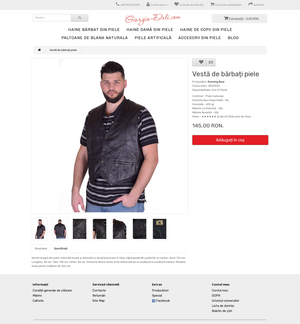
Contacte (99, 290)
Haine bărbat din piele (94, 29)
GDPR (216, 295)
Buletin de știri (222, 311)
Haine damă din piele (150, 29)
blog (233, 37)
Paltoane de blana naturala (94, 37)
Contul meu (220, 290)
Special (157, 295)
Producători (160, 290)
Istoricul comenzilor (225, 301)
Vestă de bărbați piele (63, 50)
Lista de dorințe (223, 306)
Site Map (98, 301)
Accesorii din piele (199, 37)
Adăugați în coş (230, 139)
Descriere (41, 248)
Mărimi (37, 295)
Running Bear (216, 81)
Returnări (98, 295)
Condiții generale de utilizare (52, 290)
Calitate (38, 301)
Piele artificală (153, 37)
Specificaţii (61, 248)
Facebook (162, 301)
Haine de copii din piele (206, 29)
